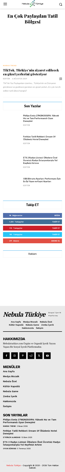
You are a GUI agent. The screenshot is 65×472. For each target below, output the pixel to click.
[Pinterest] (22, 355)
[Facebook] (6, 355)
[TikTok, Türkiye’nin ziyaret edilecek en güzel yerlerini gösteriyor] (32, 45)
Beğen (57, 215)
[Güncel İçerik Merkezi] (32, 3)
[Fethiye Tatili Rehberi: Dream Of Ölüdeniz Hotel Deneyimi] (12, 144)
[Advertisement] (32, 280)
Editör (6, 79)
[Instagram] (14, 355)
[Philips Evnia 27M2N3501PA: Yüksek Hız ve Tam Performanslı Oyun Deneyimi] (12, 123)
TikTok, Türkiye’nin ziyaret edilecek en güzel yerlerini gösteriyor (31, 72)
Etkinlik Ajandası (11, 437)
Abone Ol (55, 241)
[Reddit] (31, 355)
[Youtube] (47, 355)
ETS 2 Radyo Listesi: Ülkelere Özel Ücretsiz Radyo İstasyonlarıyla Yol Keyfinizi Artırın (40, 160)
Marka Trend (10, 65)
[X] (39, 355)
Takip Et (56, 222)
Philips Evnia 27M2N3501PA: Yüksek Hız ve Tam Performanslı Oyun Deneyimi (41, 118)
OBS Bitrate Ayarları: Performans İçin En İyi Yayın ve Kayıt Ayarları (42, 180)
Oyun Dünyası (9, 448)
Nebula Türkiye (13, 465)
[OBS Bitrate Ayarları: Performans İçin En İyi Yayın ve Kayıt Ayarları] (12, 186)
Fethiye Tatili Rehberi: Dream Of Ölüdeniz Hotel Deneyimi (39, 138)
